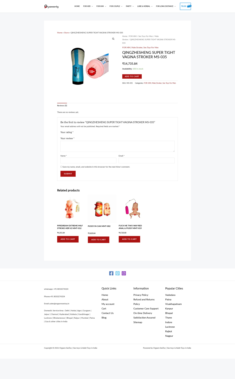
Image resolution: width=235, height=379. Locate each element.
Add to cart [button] (68, 239)
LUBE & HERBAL (143, 6)
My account (108, 304)
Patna (168, 299)
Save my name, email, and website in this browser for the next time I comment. (96, 167)
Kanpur (169, 308)
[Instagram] (123, 273)
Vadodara (170, 295)
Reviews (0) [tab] (62, 106)
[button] (113, 39)
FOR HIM (100, 6)
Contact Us (108, 313)
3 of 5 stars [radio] (81, 132)
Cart (104, 308)
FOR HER (86, 6)
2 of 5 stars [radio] (78, 132)
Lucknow (170, 327)
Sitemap (137, 322)
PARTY (128, 6)
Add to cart (132, 76)
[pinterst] (117, 273)
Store (66, 33)
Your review (67, 138)
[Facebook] (111, 273)
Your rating (66, 132)
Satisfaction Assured (144, 318)
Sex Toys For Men (145, 36)
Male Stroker (136, 48)
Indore (168, 322)
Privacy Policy (140, 295)
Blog (104, 318)
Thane (168, 318)
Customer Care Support (146, 308)
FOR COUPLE (115, 6)
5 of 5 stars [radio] (87, 132)
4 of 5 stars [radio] (84, 132)
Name (63, 156)
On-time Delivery (142, 313)
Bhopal (169, 313)
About (105, 299)
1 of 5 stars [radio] (76, 132)
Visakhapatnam (173, 304)
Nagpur (169, 336)
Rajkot (168, 331)
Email (122, 156)
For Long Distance (164, 6)
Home (77, 6)
